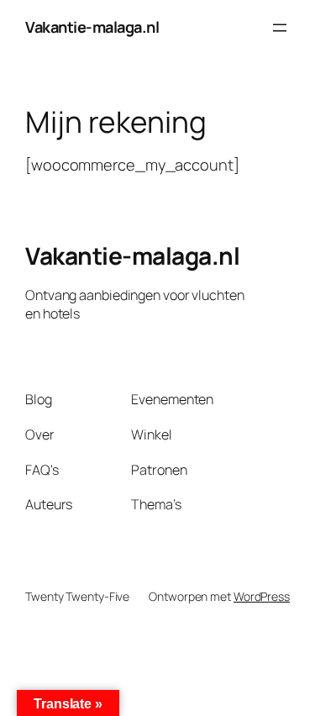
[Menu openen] (280, 28)
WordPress (262, 596)
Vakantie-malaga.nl (92, 27)
